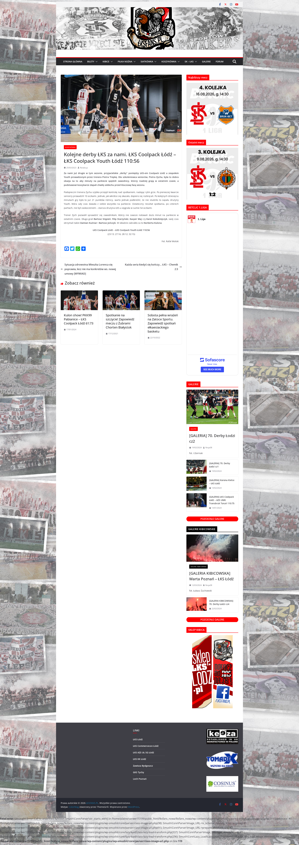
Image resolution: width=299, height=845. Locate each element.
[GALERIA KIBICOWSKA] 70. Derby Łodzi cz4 (221, 602)
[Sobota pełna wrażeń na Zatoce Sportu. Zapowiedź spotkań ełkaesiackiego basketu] (163, 292)
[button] (96, 61)
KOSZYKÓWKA (168, 61)
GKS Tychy (138, 772)
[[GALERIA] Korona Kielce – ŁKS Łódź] (196, 484)
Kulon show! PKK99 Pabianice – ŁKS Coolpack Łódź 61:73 (78, 319)
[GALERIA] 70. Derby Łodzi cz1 (219, 465)
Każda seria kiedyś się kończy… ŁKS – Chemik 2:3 (151, 267)
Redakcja (84, 167)
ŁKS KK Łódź (139, 759)
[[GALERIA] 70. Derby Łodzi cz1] (196, 467)
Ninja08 (208, 447)
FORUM (219, 61)
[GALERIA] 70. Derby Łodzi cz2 (212, 438)
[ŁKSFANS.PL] (149, 9)
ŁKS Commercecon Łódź (146, 745)
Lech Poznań (140, 778)
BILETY (90, 61)
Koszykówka (70, 147)
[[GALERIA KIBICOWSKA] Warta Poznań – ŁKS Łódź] (212, 548)
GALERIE (206, 61)
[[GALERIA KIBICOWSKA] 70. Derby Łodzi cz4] (196, 604)
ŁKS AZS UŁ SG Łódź (143, 752)
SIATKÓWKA (147, 61)
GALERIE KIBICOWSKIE (198, 566)
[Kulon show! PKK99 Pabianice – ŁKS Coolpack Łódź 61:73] (79, 292)
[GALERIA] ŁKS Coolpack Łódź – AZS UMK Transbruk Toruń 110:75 (221, 500)
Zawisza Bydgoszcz (143, 765)
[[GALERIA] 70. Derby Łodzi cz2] (212, 407)
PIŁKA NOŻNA (125, 61)
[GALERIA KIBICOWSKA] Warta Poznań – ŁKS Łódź (211, 576)
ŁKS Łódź (138, 739)
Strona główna (72, 61)
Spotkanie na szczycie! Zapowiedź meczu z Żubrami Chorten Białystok (120, 321)
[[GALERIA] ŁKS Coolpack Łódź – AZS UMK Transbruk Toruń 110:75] (196, 502)
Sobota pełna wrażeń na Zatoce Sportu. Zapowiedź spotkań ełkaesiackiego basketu (163, 323)
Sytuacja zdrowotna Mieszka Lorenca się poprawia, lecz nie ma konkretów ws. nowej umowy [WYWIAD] (90, 269)
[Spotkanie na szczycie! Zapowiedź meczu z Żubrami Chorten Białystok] (121, 292)
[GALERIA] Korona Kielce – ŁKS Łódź (221, 482)
